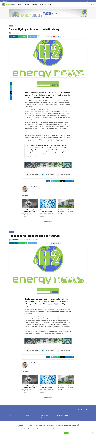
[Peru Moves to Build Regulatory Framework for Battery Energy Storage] (66, 203)
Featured (11, 232)
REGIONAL (34, 4)
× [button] (78, 423)
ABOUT (49, 4)
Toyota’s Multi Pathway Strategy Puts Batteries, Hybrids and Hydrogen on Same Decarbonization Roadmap (29, 212)
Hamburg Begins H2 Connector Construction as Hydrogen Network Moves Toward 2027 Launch (47, 212)
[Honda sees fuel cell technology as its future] (48, 265)
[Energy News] (8, 4)
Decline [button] (71, 433)
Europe (11, 25)
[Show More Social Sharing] (38, 36)
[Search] (93, 4)
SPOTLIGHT (26, 4)
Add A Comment (48, 221)
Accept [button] (66, 433)
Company (27, 415)
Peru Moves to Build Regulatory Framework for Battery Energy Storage (66, 211)
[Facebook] (11, 98)
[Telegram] (11, 95)
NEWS (19, 4)
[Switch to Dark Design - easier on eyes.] (91, 4)
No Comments (29, 239)
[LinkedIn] (11, 83)
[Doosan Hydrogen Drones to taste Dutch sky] (48, 58)
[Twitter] (11, 89)
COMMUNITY (43, 4)
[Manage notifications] (93, 433)
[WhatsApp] (11, 86)
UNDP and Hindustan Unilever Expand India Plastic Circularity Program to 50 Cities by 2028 (23, 1)
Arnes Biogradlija (33, 186)
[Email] (11, 92)
